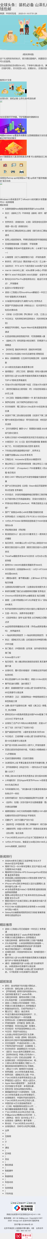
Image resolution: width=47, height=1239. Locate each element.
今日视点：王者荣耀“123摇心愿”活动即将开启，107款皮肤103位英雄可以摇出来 (24, 970)
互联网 (8, 1136)
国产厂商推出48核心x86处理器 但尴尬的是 (24, 512)
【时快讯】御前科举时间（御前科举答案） (24, 349)
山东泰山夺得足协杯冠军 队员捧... (20, 1034)
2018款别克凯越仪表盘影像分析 (19, 367)
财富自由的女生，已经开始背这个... (21, 1008)
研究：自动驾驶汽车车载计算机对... (21, 985)
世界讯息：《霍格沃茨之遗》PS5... (20, 1074)
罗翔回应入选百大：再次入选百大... (21, 1080)
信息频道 (9, 1187)
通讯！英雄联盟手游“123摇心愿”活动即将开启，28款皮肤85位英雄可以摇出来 (24, 965)
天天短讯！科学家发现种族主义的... (21, 1028)
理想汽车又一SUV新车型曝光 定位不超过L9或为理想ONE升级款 (25, 868)
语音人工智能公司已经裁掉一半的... (21, 1002)
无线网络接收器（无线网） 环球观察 (21, 243)
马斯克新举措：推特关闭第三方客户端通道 (24, 940)
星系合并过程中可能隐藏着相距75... (21, 1040)
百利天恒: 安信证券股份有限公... (19, 1089)
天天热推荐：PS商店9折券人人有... (20, 1043)
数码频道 (9, 1164)
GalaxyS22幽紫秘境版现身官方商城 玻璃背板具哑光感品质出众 (25, 914)
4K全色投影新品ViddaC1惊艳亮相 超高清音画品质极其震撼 (25, 891)
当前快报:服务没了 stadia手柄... (19, 994)
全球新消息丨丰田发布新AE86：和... (21, 1060)
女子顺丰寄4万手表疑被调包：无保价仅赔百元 (25, 498)
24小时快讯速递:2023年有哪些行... (20, 1094)
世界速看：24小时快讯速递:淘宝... (20, 1071)
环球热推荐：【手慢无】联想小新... (20, 1023)
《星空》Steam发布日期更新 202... (20, 1051)
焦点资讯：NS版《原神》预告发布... (21, 1037)
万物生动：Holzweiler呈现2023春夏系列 (23, 459)
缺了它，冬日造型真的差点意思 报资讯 (22, 446)
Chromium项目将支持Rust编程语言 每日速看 (25, 595)
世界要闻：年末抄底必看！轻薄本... (21, 1025)
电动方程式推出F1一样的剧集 (18, 949)
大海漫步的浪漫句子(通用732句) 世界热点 (23, 301)
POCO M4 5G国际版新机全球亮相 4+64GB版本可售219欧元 (25, 908)
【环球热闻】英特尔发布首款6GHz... (21, 991)
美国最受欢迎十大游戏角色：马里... (21, 1091)
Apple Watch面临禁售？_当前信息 (20, 1083)
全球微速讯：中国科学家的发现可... (21, 1097)
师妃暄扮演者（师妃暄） (16, 529)
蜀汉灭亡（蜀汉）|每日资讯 (17, 1011)
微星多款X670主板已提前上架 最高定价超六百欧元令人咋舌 (25, 902)
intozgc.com (17, 1220)
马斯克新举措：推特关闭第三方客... (21, 997)
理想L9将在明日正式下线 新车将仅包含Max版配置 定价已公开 (25, 896)
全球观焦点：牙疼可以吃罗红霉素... (21, 1126)
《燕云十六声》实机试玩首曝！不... (21, 1057)
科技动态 (9, 1182)
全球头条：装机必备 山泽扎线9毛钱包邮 (18, 98)
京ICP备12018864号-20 (23, 1224)
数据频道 (9, 1176)
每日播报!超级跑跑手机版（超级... (20, 1109)
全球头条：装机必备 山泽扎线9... (19, 988)
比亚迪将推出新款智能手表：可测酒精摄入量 (25, 336)
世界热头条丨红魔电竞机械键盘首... (21, 1020)
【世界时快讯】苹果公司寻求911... (20, 1054)
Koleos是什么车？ (13, 657)
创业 (7, 1159)
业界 (7, 1130)
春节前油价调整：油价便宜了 (18, 683)
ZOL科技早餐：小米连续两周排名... (20, 1000)
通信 (7, 1147)
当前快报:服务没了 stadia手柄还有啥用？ (23, 934)
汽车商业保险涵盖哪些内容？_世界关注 (22, 450)
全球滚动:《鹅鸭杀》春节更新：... (20, 1120)
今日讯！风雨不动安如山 (16, 1031)
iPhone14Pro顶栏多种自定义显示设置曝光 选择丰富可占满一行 (25, 885)
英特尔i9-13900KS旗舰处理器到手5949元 (23, 564)
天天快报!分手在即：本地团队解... (20, 1086)
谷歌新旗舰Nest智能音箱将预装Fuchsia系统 (24, 208)
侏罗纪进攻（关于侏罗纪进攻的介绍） (22, 402)
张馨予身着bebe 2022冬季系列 (19, 454)
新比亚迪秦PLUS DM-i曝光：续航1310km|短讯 (26, 679)
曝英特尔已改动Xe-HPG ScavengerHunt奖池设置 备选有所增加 (26, 873)
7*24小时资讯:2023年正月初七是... (20, 1100)
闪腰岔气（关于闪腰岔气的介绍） (20, 819)
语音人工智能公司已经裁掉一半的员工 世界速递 (25, 930)
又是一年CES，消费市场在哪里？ (20, 613)
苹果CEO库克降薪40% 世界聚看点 (20, 937)
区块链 (8, 1153)
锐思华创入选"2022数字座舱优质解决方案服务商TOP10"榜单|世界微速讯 (25, 959)
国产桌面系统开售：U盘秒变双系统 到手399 (24, 731)
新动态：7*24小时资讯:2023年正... (20, 1123)
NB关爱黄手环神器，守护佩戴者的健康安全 (19, 116)
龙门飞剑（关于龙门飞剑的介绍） (20, 727)
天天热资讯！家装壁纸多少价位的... (21, 1048)
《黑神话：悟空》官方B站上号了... (20, 1117)
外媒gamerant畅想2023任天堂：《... (20, 1114)
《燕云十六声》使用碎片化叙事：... (21, 1068)
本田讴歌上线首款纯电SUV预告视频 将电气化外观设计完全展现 (25, 879)
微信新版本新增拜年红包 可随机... (20, 1066)
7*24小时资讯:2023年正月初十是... (20, 1111)
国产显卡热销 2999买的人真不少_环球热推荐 (25, 745)
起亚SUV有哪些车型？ (15, 287)
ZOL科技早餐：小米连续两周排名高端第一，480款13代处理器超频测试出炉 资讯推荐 (25, 945)
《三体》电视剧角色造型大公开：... (21, 1106)
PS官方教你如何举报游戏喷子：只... (21, 1014)
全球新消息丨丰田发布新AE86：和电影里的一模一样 (25, 953)
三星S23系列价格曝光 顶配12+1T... (20, 1063)
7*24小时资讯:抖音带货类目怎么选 (20, 1077)
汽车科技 (9, 1193)
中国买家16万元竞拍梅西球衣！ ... (20, 1103)
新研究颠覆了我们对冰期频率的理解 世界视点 (25, 591)
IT (6, 1141)
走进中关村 (27, 1220)
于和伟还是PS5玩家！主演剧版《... (20, 1045)
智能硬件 (9, 1170)
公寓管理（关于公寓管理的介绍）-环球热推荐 (25, 257)
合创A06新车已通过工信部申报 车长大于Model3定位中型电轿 (23, 862)
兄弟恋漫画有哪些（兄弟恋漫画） (20, 758)
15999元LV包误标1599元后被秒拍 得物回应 (24, 353)
